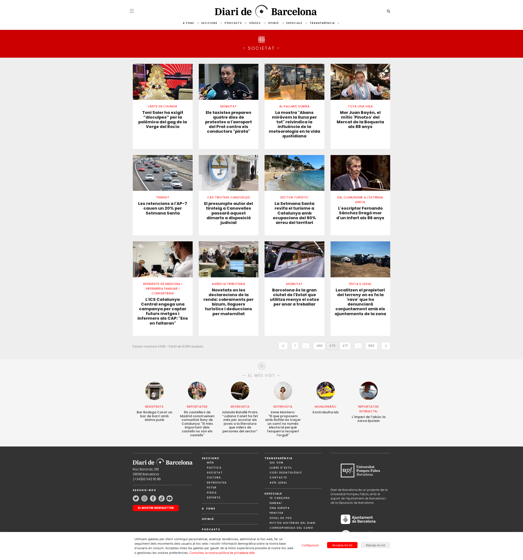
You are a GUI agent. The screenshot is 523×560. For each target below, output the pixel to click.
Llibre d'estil (281, 467)
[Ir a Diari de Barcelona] (162, 460)
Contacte (278, 477)
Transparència (322, 23)
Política (214, 467)
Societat (215, 472)
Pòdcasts (233, 23)
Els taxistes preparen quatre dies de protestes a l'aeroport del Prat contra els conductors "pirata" (228, 122)
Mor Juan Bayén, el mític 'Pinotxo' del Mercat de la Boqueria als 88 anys (360, 119)
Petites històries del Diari (293, 523)
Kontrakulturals (326, 412)
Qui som (276, 462)
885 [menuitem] (373, 346)
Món (210, 462)
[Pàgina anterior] (283, 346)
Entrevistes (217, 482)
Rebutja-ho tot (375, 545)
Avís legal (278, 482)
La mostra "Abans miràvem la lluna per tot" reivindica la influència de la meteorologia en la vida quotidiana (294, 124)
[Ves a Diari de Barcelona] (261, 11)
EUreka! (276, 503)
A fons (188, 23)
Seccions (209, 23)
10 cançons (280, 498)
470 (334, 346)
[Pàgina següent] (385, 346)
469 (320, 346)
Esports (214, 497)
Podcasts (211, 529)
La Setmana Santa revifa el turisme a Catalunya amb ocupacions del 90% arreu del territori (294, 213)
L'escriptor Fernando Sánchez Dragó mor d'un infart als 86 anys (360, 213)
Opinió (273, 23)
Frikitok (277, 513)
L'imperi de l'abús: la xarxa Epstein (369, 419)
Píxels (212, 492)
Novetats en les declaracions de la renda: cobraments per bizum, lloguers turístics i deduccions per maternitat (228, 302)
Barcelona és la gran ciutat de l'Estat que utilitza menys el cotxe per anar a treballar (294, 297)
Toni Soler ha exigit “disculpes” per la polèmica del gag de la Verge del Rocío (162, 119)
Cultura (214, 477)
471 (346, 346)
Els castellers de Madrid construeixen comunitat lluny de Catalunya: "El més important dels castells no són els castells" (197, 423)
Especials (294, 23)
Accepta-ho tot (342, 545)
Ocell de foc (281, 518)
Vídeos (255, 23)
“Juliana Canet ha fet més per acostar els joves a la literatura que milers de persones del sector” (240, 421)
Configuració (310, 545)
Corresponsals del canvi (291, 528)
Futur (212, 487)
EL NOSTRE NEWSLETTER (156, 508)
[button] (132, 10)
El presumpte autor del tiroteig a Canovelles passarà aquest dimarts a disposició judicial (228, 213)
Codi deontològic (286, 472)
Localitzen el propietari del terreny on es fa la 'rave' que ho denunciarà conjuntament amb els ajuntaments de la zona (360, 302)
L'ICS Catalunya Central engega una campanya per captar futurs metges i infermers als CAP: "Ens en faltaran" (162, 311)
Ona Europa (280, 508)
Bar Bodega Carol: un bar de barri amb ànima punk (154, 416)
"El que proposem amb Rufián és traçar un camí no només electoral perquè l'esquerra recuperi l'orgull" (283, 423)
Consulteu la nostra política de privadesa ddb (222, 553)
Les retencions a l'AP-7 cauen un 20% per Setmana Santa (162, 208)
